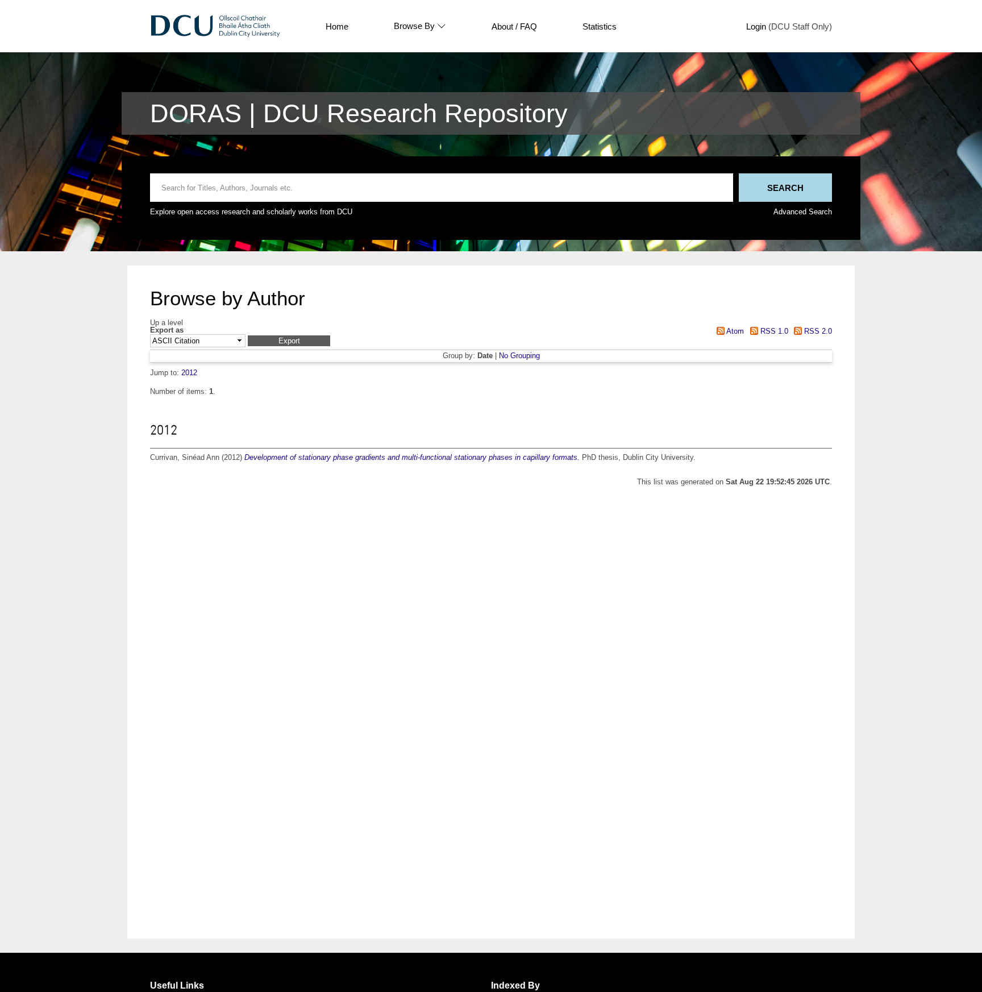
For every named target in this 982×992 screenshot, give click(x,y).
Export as (167, 330)
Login (756, 26)
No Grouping (519, 355)
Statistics (599, 26)
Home (337, 26)
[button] (289, 340)
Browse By (414, 26)
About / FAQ (514, 26)
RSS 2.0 (817, 331)
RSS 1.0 (773, 331)
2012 (189, 372)
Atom (734, 331)
